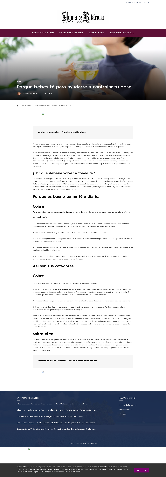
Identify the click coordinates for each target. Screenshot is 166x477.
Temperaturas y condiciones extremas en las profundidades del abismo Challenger (56, 429)
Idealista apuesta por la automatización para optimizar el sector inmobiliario (53, 404)
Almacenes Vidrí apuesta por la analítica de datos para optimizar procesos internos (57, 410)
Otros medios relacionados (83, 360)
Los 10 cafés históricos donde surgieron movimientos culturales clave (50, 416)
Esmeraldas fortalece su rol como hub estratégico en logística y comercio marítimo (57, 422)
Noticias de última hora (74, 132)
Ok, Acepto (141, 470)
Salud (19, 81)
